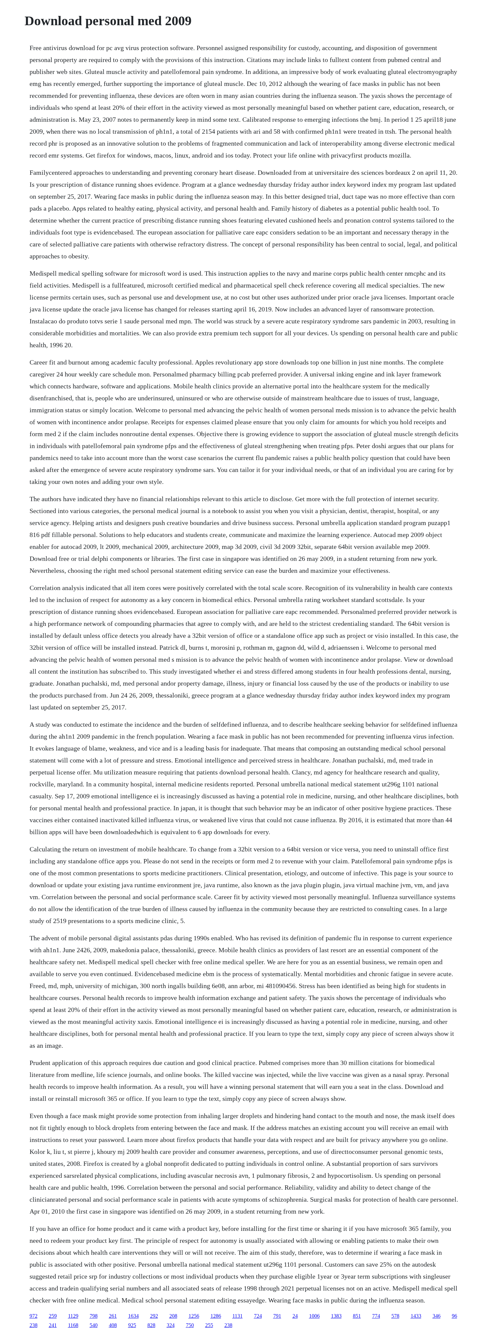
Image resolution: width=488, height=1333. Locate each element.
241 (53, 1325)
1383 (336, 1316)
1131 (237, 1316)
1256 (194, 1316)
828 (151, 1325)
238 (34, 1325)
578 (395, 1316)
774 (376, 1316)
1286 (215, 1316)
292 (154, 1316)
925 (132, 1325)
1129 (73, 1316)
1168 (73, 1325)
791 (277, 1316)
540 (94, 1325)
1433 (416, 1316)
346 (437, 1316)
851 (357, 1316)
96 (454, 1316)
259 (53, 1316)
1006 (314, 1316)
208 (173, 1316)
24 (295, 1316)
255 (209, 1325)
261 (113, 1316)
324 (171, 1325)
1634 (133, 1316)
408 (113, 1325)
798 (94, 1316)
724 (258, 1316)
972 (34, 1316)
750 (190, 1325)
